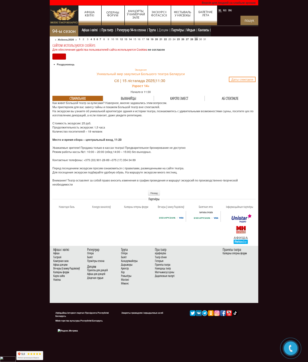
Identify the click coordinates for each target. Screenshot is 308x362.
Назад (154, 193)
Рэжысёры (126, 276)
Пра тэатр (107, 29)
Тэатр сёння (161, 257)
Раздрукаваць (66, 64)
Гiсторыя (159, 261)
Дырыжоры (126, 264)
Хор (123, 272)
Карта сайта (59, 276)
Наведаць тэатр (163, 268)
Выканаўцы (128, 98)
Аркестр (125, 268)
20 (156, 39)
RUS (225, 10)
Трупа (152, 29)
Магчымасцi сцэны (164, 272)
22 (165, 39)
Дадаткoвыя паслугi (164, 276)
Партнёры (177, 29)
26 (182, 39)
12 (121, 39)
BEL (220, 10)
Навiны (57, 279)
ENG (230, 10)
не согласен (156, 49)
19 (152, 39)
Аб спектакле (230, 98)
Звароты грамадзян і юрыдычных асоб (142, 312)
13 (125, 39)
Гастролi (57, 257)
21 (161, 39)
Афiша (56, 253)
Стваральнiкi (78, 98)
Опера (90, 253)
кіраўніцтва (160, 253)
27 (187, 39)
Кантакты (203, 29)
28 (191, 39)
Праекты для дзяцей (97, 270)
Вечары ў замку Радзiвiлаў (66, 268)
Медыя (190, 29)
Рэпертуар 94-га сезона (131, 29)
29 (196, 39)
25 (178, 39)
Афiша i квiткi (90, 29)
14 (130, 39)
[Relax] (241, 240)
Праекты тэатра (162, 264)
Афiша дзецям (60, 264)
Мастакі (125, 279)
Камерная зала (61, 261)
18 (147, 39)
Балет (90, 257)
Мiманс (125, 283)
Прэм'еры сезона (95, 261)
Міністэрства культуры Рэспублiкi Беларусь (79, 320)
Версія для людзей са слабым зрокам (229, 3)
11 (116, 39)
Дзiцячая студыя (95, 278)
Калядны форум (61, 272)
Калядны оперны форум (235, 253)
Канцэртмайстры (129, 261)
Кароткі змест (179, 98)
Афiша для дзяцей (96, 274)
